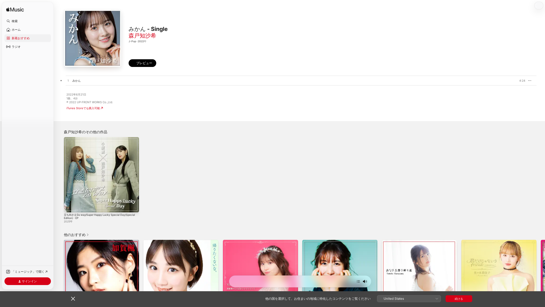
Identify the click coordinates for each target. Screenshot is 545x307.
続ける (459, 298)
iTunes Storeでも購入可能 (83, 108)
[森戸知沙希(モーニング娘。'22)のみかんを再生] (68, 81)
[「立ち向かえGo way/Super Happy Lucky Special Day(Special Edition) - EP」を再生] (69, 207)
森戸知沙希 (142, 35)
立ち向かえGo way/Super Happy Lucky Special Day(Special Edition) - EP (94, 140)
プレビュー (520, 80)
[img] (15, 9)
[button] (28, 21)
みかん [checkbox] (76, 80)
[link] (76, 234)
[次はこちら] (358, 281)
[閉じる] (73, 299)
